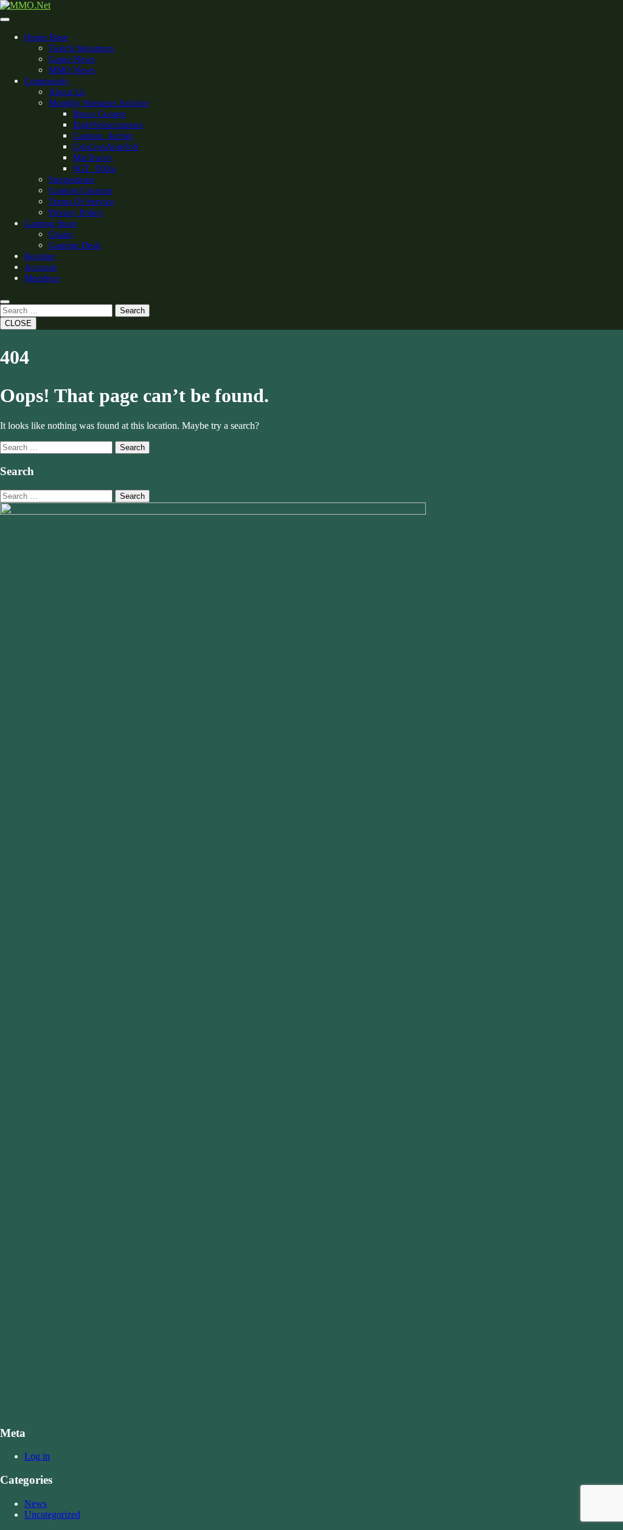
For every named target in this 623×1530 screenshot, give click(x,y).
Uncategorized (52, 1514)
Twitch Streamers (81, 48)
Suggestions (71, 179)
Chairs (61, 234)
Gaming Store (50, 223)
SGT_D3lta (94, 168)
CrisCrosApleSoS (106, 146)
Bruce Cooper (99, 114)
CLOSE (18, 323)
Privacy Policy (76, 212)
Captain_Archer (103, 136)
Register (39, 256)
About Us (67, 92)
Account (40, 267)
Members (42, 278)
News (35, 1503)
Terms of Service (81, 201)
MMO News (72, 70)
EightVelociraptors (108, 125)
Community (46, 81)
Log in (37, 1456)
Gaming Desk (75, 245)
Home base (46, 37)
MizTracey (93, 157)
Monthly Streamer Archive (99, 103)
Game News (72, 59)
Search (132, 310)
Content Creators (81, 190)
